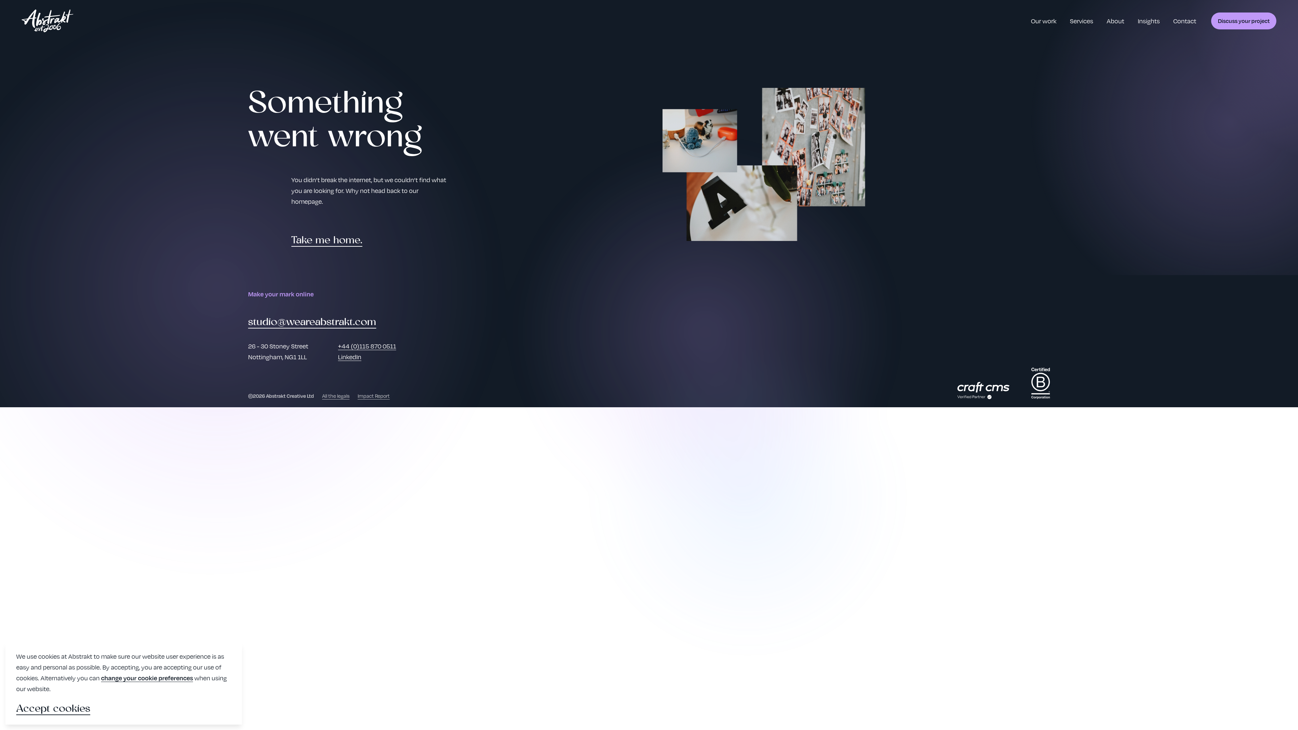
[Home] (47, 20)
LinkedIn (349, 356)
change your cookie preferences (147, 678)
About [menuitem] (1115, 21)
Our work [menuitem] (1043, 21)
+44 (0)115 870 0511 (367, 346)
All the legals (336, 395)
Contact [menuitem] (1184, 21)
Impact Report (374, 395)
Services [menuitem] (1081, 21)
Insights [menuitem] (1149, 21)
